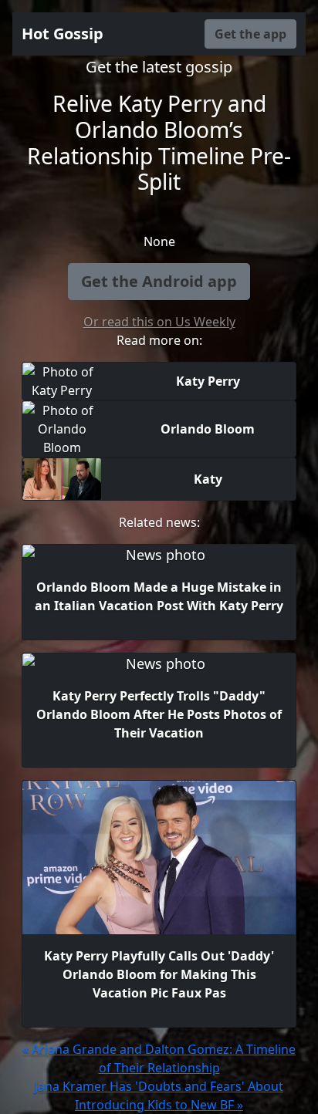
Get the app (250, 33)
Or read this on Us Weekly (159, 321)
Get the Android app (159, 281)
